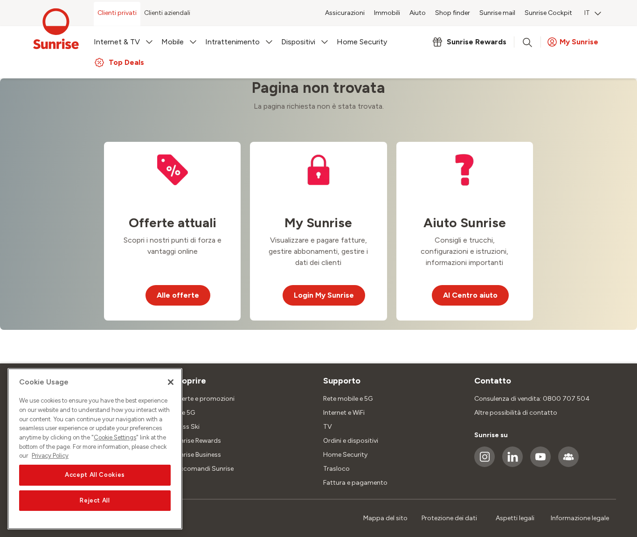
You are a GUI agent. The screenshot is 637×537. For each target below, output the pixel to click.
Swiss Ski (186, 427)
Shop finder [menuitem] (452, 13)
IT (587, 13)
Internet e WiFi (344, 413)
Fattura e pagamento (355, 483)
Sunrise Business (196, 455)
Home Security (345, 455)
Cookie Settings (115, 437)
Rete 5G (183, 413)
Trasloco (336, 469)
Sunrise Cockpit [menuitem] (548, 13)
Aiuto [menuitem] (417, 13)
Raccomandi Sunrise (203, 469)
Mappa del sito (385, 518)
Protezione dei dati (449, 518)
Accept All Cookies (95, 475)
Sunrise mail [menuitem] (497, 13)
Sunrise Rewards (196, 441)
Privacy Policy (50, 455)
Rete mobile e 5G (348, 399)
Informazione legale (580, 518)
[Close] (170, 382)
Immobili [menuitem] (387, 13)
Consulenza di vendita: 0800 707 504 (532, 399)
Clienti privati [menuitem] (117, 13)
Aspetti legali (515, 518)
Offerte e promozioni (203, 399)
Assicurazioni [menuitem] (345, 13)
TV (327, 427)
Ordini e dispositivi (350, 441)
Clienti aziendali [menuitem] (167, 13)
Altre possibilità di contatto (515, 413)
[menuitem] (593, 14)
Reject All (95, 500)
